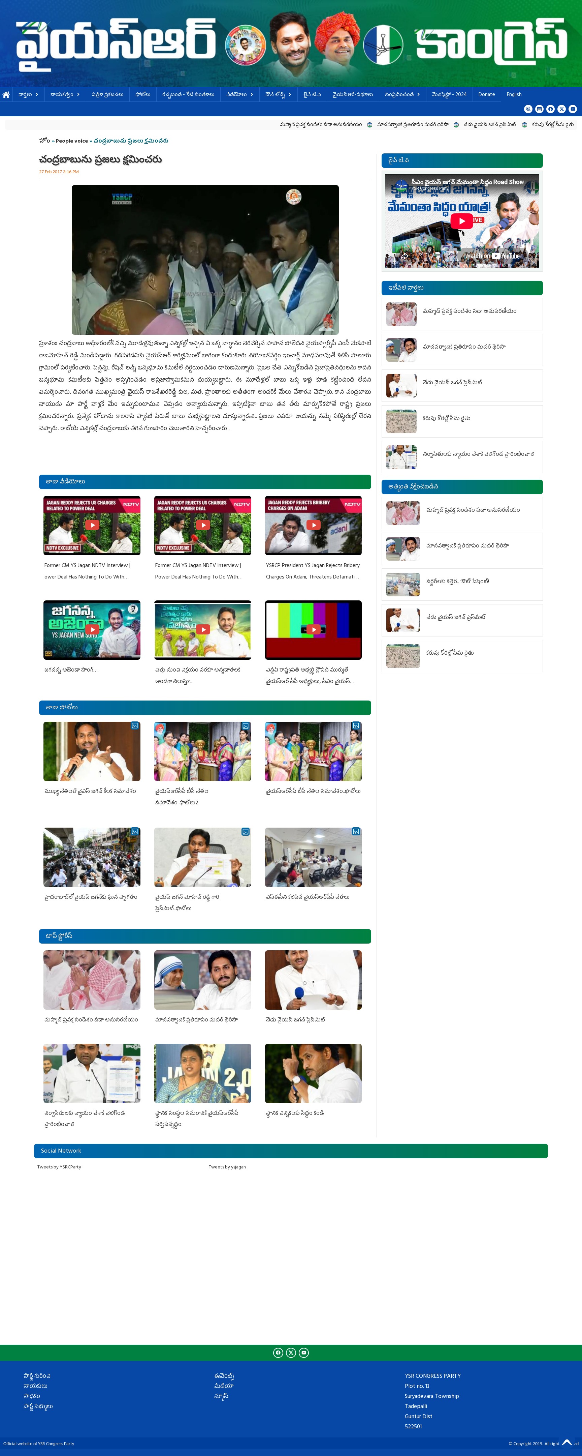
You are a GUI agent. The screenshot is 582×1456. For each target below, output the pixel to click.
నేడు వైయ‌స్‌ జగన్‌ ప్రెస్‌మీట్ (404, 125)
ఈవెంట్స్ (224, 1376)
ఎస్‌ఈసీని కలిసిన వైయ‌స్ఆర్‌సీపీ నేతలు (308, 898)
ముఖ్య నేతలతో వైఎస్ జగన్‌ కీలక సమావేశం (90, 792)
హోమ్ (6, 95)
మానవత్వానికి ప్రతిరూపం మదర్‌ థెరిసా (326, 125)
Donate (487, 95)
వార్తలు (25, 95)
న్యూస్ (221, 1397)
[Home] (291, 43)
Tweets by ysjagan (227, 1167)
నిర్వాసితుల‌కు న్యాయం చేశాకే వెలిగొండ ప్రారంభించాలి (479, 455)
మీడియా (224, 1386)
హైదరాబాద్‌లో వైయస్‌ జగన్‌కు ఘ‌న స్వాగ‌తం (90, 898)
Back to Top (566, 1440)
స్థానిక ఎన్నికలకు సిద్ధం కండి (295, 1114)
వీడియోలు (236, 95)
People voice (72, 142)
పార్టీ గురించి (37, 1376)
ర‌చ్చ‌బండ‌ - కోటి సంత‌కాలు (188, 95)
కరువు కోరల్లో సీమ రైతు (466, 125)
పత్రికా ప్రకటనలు (108, 95)
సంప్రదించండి (399, 95)
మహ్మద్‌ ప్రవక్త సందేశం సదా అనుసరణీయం (235, 125)
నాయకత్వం (62, 95)
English (514, 95)
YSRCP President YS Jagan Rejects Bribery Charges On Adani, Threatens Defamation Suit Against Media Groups (313, 577)
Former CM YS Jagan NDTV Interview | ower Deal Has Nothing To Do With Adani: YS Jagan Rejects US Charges (87, 577)
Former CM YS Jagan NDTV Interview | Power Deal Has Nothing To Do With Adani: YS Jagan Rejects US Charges (198, 577)
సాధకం (32, 1397)
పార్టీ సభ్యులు (38, 1407)
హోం (44, 142)
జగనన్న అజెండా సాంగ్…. (71, 670)
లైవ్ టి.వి (312, 95)
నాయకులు (35, 1386)
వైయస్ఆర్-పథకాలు (353, 95)
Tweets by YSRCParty (59, 1167)
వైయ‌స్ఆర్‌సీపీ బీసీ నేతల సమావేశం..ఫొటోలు (313, 792)
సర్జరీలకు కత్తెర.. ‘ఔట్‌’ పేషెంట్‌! (457, 582)
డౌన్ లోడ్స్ (275, 95)
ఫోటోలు (143, 95)
